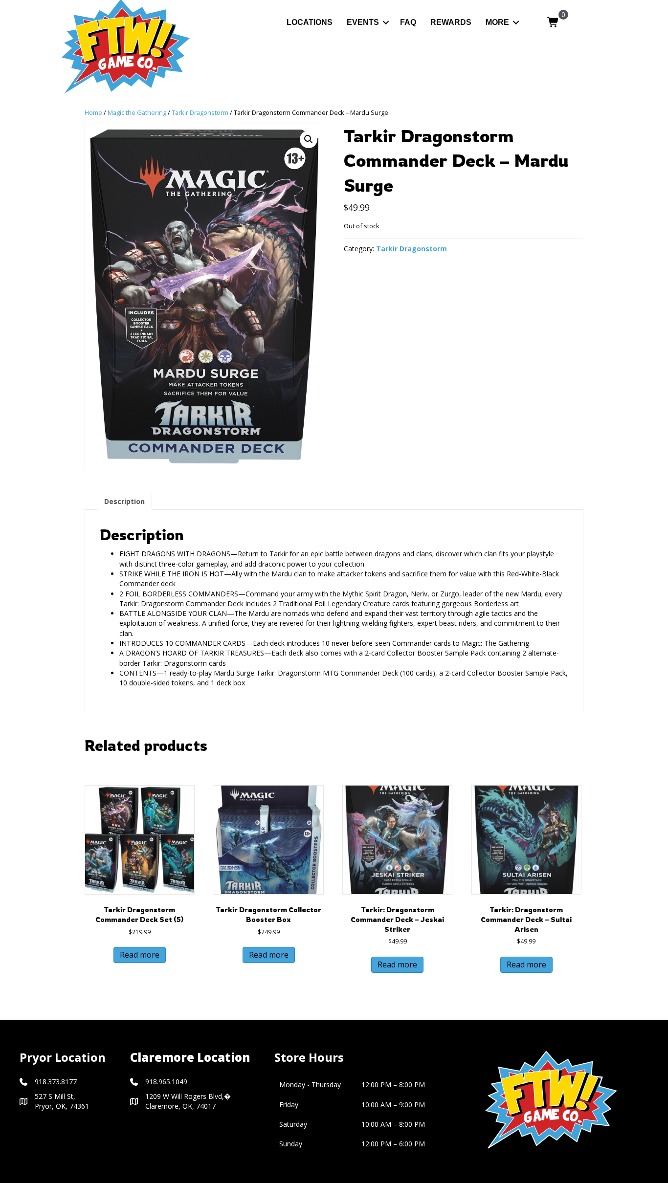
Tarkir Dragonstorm (200, 112)
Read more (139, 954)
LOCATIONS (310, 22)
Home (93, 112)
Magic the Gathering (137, 112)
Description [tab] (124, 501)
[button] (386, 22)
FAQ (408, 22)
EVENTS (363, 22)
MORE (497, 22)
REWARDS (450, 22)
